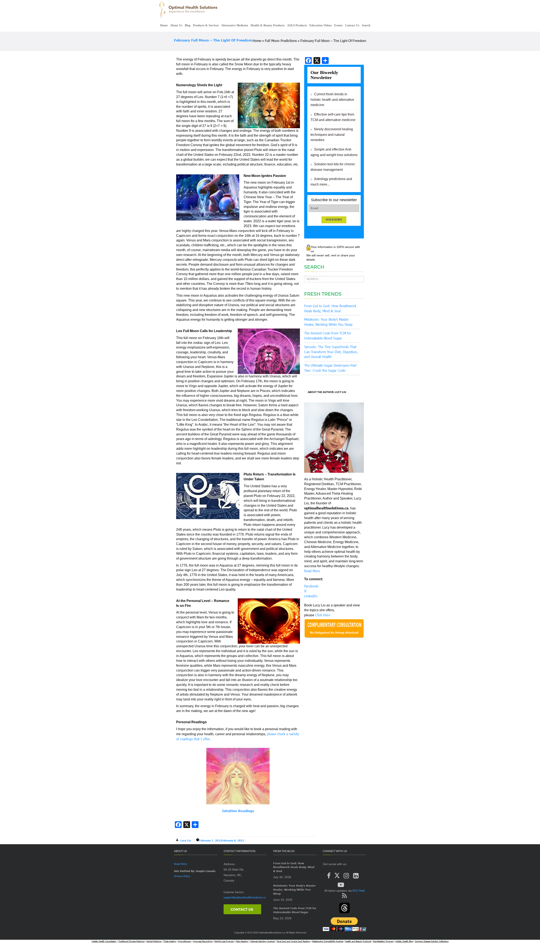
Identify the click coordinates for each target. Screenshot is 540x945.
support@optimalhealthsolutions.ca (245, 897)
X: (305, 591)
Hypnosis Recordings (202, 941)
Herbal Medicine (153, 941)
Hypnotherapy (184, 941)
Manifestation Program (383, 941)
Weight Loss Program (224, 941)
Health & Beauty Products (268, 25)
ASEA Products (297, 25)
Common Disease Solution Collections (431, 941)
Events (338, 25)
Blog (187, 25)
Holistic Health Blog (404, 941)
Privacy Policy (182, 876)
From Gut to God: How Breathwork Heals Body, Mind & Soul (293, 867)
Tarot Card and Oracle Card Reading (293, 941)
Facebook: (311, 586)
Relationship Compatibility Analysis (327, 941)
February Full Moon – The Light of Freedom (213, 40)
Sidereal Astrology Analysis (262, 941)
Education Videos (320, 25)
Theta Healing (169, 941)
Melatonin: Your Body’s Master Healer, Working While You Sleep (294, 889)
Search (366, 25)
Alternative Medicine (234, 25)
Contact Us (352, 25)
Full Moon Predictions (281, 41)
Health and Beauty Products (358, 941)
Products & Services (206, 25)
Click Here (322, 615)
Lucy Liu (185, 840)
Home (164, 25)
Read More (312, 571)
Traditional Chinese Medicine (131, 941)
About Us (176, 25)
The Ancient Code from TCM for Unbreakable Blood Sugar (294, 910)
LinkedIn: (311, 596)
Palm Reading (242, 941)
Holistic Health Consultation (104, 941)
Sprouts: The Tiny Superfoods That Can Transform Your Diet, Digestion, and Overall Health (331, 352)
